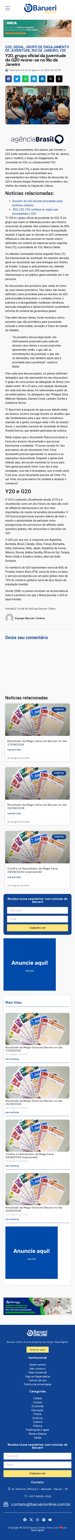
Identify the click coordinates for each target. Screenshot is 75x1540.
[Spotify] (44, 1520)
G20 (8, 47)
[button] (8, 78)
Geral (18, 47)
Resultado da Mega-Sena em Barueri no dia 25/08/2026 (37, 806)
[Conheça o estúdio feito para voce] (37, 36)
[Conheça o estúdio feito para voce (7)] (37, 1314)
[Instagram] (37, 1520)
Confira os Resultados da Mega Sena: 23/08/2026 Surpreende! (32, 870)
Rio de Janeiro (45, 50)
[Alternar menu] (7, 8)
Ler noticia (14, 749)
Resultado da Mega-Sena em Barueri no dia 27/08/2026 (37, 742)
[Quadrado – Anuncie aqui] (29, 989)
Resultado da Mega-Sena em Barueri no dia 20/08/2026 (33, 1209)
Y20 (63, 50)
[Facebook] (25, 1520)
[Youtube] (50, 1520)
